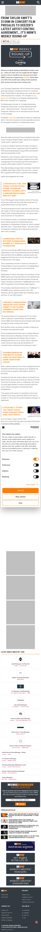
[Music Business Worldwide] (20, 2)
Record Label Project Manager (20, 718)
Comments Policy (27, 897)
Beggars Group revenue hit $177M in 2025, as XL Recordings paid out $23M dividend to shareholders (24, 827)
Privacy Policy (26, 899)
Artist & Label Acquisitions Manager (13, 771)
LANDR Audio (25, 747)
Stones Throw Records (14, 766)
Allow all (20, 490)
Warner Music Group (12, 168)
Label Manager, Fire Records (20, 664)
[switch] (36, 465)
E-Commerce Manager (9, 758)
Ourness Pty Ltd (20, 734)
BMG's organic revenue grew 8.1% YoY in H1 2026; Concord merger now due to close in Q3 (24, 836)
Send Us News (5, 915)
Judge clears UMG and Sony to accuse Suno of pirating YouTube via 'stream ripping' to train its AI (24, 815)
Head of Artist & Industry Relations (20, 745)
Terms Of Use (26, 894)
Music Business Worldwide (11, 43)
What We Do (4, 897)
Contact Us (4, 910)
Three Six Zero (25, 706)
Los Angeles (14, 693)
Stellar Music (20, 679)
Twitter (26, 915)
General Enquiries (6, 917)
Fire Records (23, 665)
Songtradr (22, 100)
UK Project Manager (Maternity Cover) (14, 765)
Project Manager (7, 777)
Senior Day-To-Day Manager (20, 732)
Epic (14, 98)
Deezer (35, 140)
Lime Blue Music (12, 773)
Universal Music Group (16, 151)
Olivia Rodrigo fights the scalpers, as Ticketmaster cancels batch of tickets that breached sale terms (23, 821)
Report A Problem (6, 920)
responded (12, 118)
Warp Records (12, 779)
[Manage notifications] (36, 922)
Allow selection (20, 497)
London (16, 665)
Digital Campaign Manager (20, 677)
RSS (24, 917)
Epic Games (9, 91)
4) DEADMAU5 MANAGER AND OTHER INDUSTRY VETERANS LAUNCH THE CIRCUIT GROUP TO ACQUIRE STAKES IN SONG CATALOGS (13, 357)
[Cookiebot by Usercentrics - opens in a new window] (30, 427)
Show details (30, 484)
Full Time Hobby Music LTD (23, 720)
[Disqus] (20, 526)
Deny (20, 503)
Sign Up (22, 804)
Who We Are (4, 894)
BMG (29, 693)
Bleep (9, 754)
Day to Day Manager (20, 705)
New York (4, 779)
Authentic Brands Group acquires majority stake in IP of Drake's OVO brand (23, 832)
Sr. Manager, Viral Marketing (20, 691)
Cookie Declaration (28, 902)
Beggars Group (12, 760)
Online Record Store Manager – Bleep (14, 752)
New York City (16, 747)
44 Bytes (10, 929)
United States (22, 693)
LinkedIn (26, 913)
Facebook (26, 910)
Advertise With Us (6, 913)
